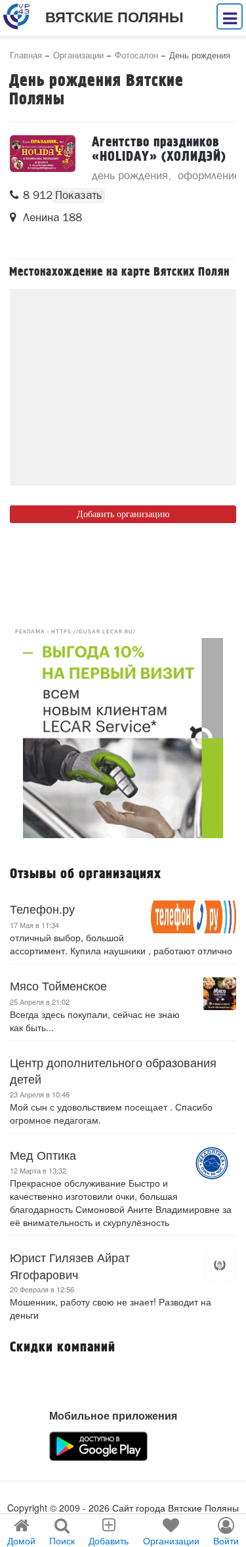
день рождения (130, 175)
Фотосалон (136, 55)
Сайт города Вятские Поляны (175, 1507)
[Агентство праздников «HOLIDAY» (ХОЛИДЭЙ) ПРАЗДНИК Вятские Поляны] (42, 153)
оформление (209, 175)
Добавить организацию (123, 514)
